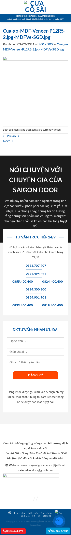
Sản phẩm (46, 513)
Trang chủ (19, 513)
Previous (11, 136)
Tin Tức (36, 516)
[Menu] (5, 7)
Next (8, 141)
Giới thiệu (33, 513)
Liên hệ (47, 516)
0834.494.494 (14, 531)
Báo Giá (25, 516)
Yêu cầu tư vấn (59, 531)
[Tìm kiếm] (66, 7)
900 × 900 (46, 44)
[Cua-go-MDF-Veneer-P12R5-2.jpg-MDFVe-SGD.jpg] (35, 89)
